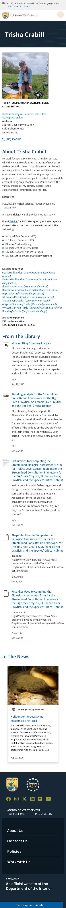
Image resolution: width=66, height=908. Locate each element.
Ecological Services (12, 117)
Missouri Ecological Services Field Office (24, 114)
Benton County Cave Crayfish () (30, 290)
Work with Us (19, 861)
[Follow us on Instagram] (17, 799)
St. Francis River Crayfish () (28, 297)
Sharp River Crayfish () (26, 300)
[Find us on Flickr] (41, 799)
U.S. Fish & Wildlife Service (24, 15)
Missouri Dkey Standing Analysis (31, 343)
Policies (14, 851)
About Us (15, 830)
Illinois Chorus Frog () (25, 286)
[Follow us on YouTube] (49, 799)
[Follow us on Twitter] (25, 799)
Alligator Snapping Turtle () (30, 304)
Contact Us (17, 840)
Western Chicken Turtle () (32, 307)
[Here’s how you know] (33, 5)
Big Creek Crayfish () (23, 293)
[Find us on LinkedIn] (33, 799)
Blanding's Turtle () (24, 311)
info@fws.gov (43, 813)
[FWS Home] (5, 15)
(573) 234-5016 (13, 139)
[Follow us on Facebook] (9, 799)
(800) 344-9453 (17, 813)
